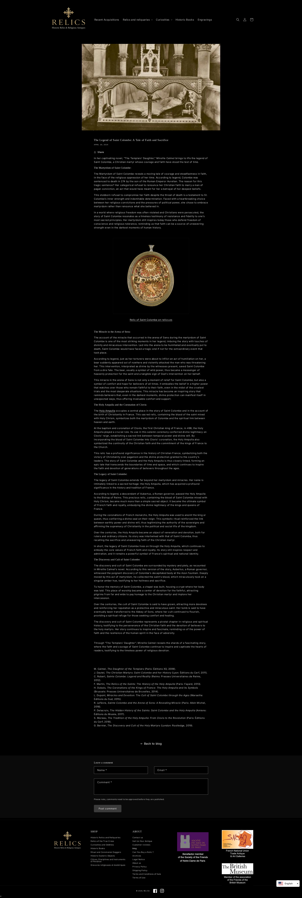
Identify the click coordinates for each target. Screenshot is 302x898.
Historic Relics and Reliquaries (105, 837)
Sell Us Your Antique (142, 841)
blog (134, 848)
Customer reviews (141, 845)
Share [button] (101, 152)
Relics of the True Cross (102, 841)
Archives (136, 856)
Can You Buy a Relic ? (143, 852)
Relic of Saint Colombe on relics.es (151, 319)
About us (136, 863)
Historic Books (98, 848)
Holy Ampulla (107, 410)
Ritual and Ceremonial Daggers (106, 852)
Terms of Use (138, 877)
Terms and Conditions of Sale (146, 874)
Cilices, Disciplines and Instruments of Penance (108, 860)
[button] (137, 19)
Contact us (137, 837)
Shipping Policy (140, 870)
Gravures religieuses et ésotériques (108, 865)
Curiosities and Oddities (102, 845)
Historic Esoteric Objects (103, 856)
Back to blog (153, 743)
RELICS (147, 891)
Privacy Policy (139, 866)
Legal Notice (138, 859)
